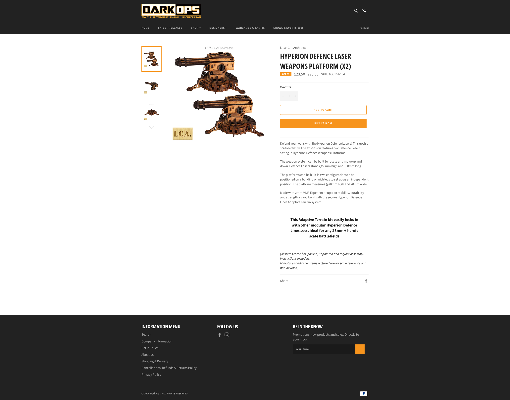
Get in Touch (150, 348)
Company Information (156, 341)
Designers (217, 28)
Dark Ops (155, 393)
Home (145, 28)
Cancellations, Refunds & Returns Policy (169, 368)
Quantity (285, 87)
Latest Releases (170, 28)
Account (364, 28)
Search (146, 334)
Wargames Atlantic (250, 28)
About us (147, 354)
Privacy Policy (151, 374)
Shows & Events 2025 (288, 28)
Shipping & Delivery (154, 361)
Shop (195, 28)
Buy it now (323, 123)
